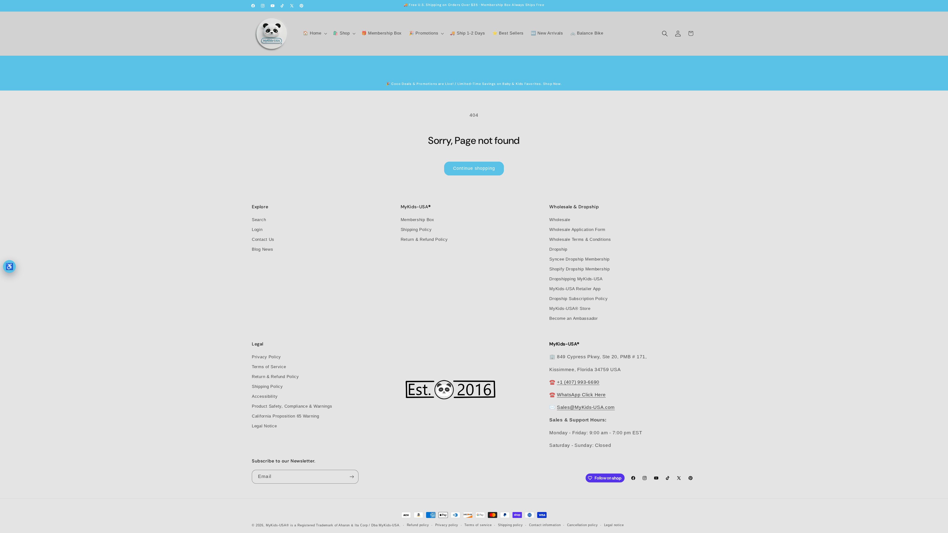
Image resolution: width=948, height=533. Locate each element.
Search (259, 219)
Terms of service (478, 525)
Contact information (545, 525)
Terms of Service (269, 366)
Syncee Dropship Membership (579, 259)
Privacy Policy (266, 357)
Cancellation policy (582, 525)
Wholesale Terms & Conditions (580, 239)
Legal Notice (264, 426)
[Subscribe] (351, 477)
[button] (314, 33)
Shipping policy (510, 525)
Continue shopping (474, 168)
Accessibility (264, 396)
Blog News (262, 249)
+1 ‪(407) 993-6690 (578, 382)
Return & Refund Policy (424, 239)
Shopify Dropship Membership (579, 269)
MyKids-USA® (277, 525)
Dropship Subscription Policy (578, 298)
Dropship (558, 249)
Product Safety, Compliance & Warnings (292, 406)
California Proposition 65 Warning (285, 416)
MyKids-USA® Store (569, 308)
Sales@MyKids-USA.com (586, 407)
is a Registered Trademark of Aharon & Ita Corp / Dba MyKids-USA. (345, 525)
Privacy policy (446, 525)
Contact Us (263, 239)
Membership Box (417, 219)
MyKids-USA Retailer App (575, 288)
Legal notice (614, 525)
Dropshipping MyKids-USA (576, 279)
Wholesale (559, 219)
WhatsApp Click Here (581, 394)
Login (257, 229)
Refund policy (418, 525)
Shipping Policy (416, 229)
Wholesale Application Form (577, 229)
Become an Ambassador (573, 318)
